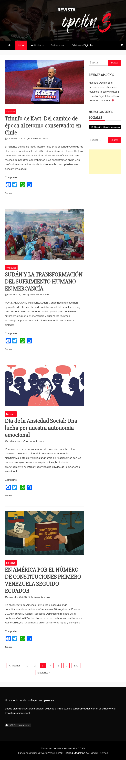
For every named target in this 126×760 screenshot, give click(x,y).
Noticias (11, 414)
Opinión (10, 111)
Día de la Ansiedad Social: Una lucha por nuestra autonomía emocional (41, 428)
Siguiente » (43, 672)
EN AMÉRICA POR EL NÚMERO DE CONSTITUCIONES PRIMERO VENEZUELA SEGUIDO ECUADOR (43, 580)
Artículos (36, 45)
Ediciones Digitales (83, 45)
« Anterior (14, 665)
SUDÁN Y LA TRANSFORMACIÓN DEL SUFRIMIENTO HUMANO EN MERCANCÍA (44, 281)
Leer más (8, 193)
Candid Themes (98, 752)
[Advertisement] (105, 161)
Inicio (21, 45)
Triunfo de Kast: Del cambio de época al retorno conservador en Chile (43, 125)
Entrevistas (57, 45)
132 (76, 665)
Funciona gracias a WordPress (36, 752)
